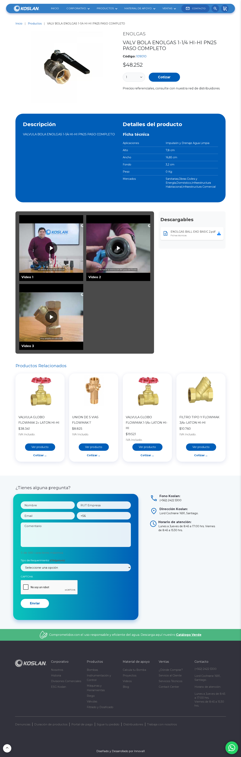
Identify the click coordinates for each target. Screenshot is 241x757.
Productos (105, 8)
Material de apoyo (138, 8)
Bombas (92, 670)
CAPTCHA (27, 576)
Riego (91, 696)
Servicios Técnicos (170, 681)
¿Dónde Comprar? (171, 670)
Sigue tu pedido (108, 724)
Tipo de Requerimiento (43, 560)
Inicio (55, 8)
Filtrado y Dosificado (100, 707)
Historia (56, 675)
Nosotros (57, 670)
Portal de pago (82, 724)
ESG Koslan (58, 686)
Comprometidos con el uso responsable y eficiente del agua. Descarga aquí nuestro (125, 635)
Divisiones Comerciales (66, 681)
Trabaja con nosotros (162, 724)
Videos (127, 681)
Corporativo (76, 8)
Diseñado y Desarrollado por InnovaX (120, 751)
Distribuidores (133, 724)
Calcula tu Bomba (134, 670)
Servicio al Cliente (170, 675)
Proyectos (129, 675)
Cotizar (164, 77)
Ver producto (40, 447)
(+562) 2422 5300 (205, 669)
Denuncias (22, 724)
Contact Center (169, 686)
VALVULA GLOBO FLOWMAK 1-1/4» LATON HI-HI (146, 422)
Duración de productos (50, 724)
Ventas (167, 8)
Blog (126, 686)
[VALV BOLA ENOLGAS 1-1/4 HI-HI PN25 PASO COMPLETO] (67, 67)
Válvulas (92, 701)
